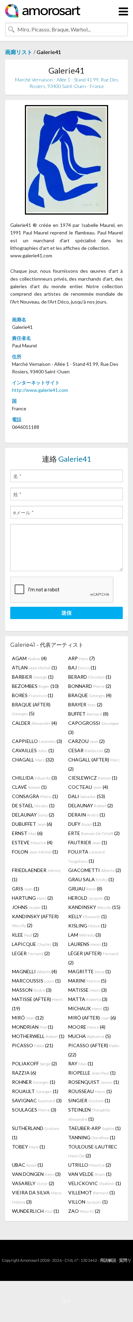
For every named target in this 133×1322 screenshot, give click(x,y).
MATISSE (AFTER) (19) (37, 1003)
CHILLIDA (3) (34, 778)
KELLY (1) (87, 916)
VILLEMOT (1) (91, 1192)
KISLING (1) (87, 925)
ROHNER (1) (33, 1082)
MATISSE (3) (87, 990)
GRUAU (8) (85, 888)
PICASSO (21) (32, 1045)
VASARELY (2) (33, 1183)
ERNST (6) (27, 833)
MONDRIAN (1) (32, 1027)
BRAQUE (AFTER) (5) (31, 709)
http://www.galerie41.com (40, 390)
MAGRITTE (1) (89, 971)
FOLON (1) (35, 852)
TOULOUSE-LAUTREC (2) (92, 1151)
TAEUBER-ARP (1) (94, 1128)
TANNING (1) (91, 1137)
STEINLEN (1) (89, 1114)
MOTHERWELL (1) (38, 1036)
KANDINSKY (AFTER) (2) (35, 920)
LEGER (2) (31, 953)
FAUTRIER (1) (87, 842)
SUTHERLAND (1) (35, 1132)
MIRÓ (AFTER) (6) (92, 1018)
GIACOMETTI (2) (94, 870)
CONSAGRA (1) (35, 796)
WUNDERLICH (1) (35, 1211)
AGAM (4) (29, 658)
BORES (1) (32, 695)
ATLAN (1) (34, 667)
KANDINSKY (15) (94, 907)
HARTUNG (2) (32, 898)
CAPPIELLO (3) (37, 741)
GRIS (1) (25, 888)
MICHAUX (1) (88, 1008)
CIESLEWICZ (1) (92, 778)
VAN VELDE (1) (90, 1174)
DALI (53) (86, 796)
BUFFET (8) (88, 714)
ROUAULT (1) (35, 1091)
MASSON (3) (31, 990)
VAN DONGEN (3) (36, 1174)
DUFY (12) (84, 824)
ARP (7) (81, 658)
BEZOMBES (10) (35, 686)
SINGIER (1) (89, 1100)
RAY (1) (80, 1063)
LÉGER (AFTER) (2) (93, 957)
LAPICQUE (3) (35, 944)
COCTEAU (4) (88, 787)
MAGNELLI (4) (34, 971)
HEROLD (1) (89, 898)
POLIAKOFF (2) (34, 1063)
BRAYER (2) (85, 704)
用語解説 (108, 1260)
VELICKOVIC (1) (94, 1183)
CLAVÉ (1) (29, 787)
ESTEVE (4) (32, 842)
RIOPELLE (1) (92, 1073)
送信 (66, 612)
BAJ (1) (82, 667)
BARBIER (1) (33, 677)
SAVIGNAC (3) (37, 1100)
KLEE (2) (25, 935)
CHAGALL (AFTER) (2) (94, 764)
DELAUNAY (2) (90, 805)
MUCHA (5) (89, 1036)
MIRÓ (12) (28, 1018)
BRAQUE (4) (90, 695)
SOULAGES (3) (34, 1110)
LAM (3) (84, 935)
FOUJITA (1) (86, 856)
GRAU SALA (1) (91, 879)
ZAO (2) (84, 1211)
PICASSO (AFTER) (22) (93, 1049)
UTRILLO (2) (89, 1165)
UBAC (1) (27, 1165)
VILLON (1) (88, 1202)
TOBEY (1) (28, 1147)
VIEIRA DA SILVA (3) (36, 1197)
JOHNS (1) (29, 907)
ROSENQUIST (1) (93, 1082)
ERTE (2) (94, 833)
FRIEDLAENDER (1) (36, 874)
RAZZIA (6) (24, 1073)
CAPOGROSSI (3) (93, 727)
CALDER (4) (34, 723)
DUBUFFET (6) (32, 824)
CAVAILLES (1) (33, 750)
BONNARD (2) (89, 686)
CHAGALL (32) (33, 759)
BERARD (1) (89, 677)
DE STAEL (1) (33, 805)
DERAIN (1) (86, 815)
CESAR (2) (89, 750)
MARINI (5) (87, 981)
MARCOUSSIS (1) (36, 981)
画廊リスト (18, 52)
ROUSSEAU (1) (90, 1091)
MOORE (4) (86, 1027)
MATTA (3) (87, 999)
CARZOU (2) (86, 741)
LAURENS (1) (87, 944)
